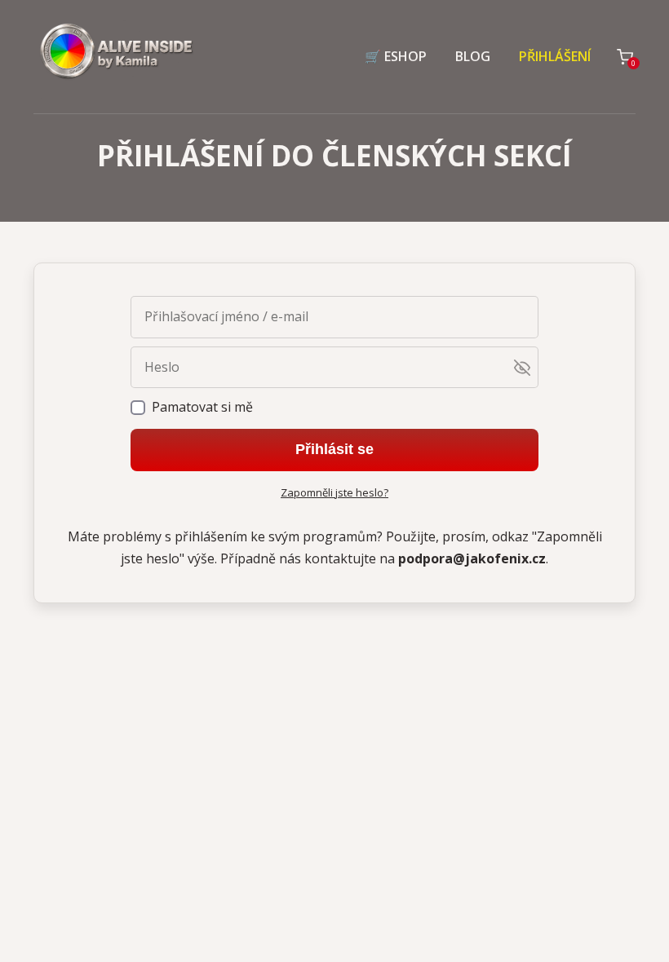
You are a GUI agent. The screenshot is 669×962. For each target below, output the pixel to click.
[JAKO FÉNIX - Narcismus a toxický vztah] (115, 56)
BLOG (472, 56)
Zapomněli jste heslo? (334, 492)
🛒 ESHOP (396, 56)
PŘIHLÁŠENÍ (555, 56)
